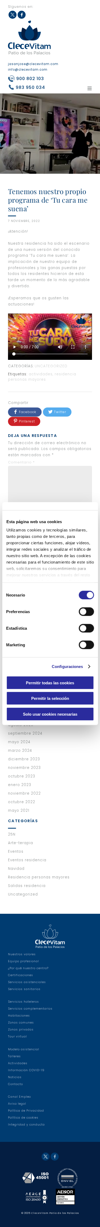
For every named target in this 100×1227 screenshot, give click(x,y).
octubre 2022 (21, 802)
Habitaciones (19, 1016)
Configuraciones (67, 666)
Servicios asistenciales (27, 982)
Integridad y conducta (26, 1125)
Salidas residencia (27, 885)
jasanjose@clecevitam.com (33, 64)
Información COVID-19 (26, 1070)
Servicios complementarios (30, 1009)
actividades (41, 374)
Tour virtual (17, 1037)
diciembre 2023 (24, 759)
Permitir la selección (50, 698)
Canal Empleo (19, 1097)
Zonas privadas (21, 1030)
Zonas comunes (21, 1023)
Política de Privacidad (26, 1111)
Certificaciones (20, 975)
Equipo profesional (23, 961)
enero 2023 (19, 784)
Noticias (15, 1077)
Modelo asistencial (23, 1049)
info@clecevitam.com (27, 69)
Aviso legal (17, 1104)
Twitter (13, 15)
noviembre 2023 (24, 767)
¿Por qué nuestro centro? (28, 968)
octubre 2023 (21, 776)
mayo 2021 (18, 810)
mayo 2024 (19, 742)
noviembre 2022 (24, 793)
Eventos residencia (27, 860)
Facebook (22, 15)
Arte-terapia (20, 842)
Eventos (15, 851)
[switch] (86, 611)
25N (11, 834)
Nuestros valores (22, 954)
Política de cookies (23, 1118)
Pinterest (27, 421)
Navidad (16, 868)
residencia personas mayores (42, 377)
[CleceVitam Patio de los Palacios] (29, 37)
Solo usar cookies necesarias (50, 714)
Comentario (21, 462)
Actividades (17, 1063)
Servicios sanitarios (24, 989)
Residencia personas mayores (39, 877)
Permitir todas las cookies (50, 682)
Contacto (15, 1084)
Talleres (14, 1056)
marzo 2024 (20, 750)
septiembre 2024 (25, 733)
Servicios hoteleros (23, 1002)
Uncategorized (51, 366)
